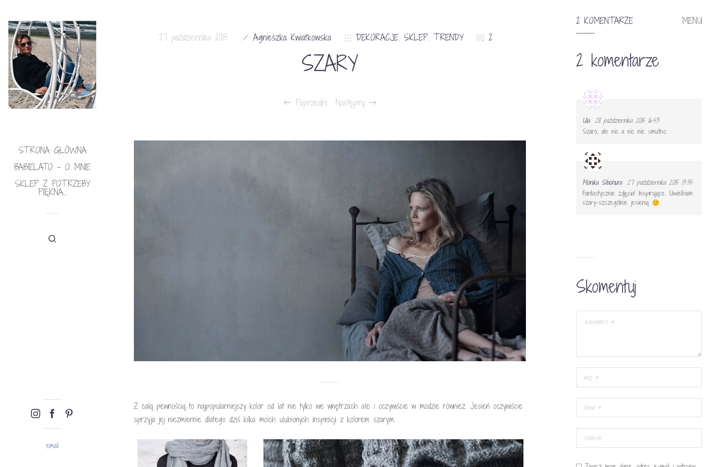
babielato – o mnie (52, 167)
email (52, 445)
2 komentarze (604, 21)
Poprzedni (309, 103)
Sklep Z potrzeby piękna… (52, 188)
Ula (586, 120)
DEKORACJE (377, 37)
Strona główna (52, 150)
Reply (689, 107)
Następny (352, 103)
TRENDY (448, 37)
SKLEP (416, 37)
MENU (692, 21)
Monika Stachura (602, 182)
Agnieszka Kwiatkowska (292, 37)
